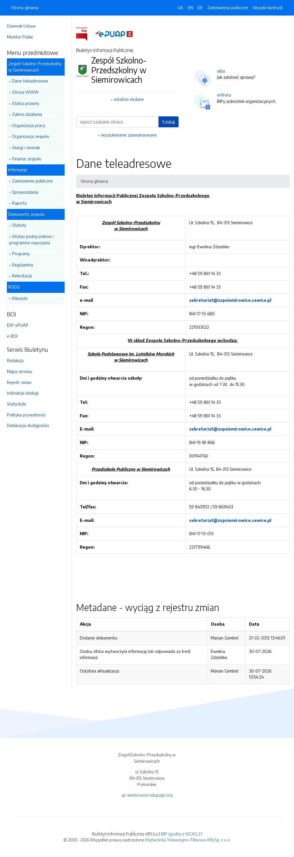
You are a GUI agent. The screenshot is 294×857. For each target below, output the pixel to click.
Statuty (19, 225)
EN (190, 7)
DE (200, 7)
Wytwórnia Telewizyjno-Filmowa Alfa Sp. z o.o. (188, 839)
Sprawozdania (25, 192)
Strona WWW (25, 92)
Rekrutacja (22, 275)
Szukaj (168, 122)
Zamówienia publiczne (227, 7)
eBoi (221, 71)
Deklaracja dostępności (28, 425)
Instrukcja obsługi (22, 392)
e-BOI (12, 336)
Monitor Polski (20, 36)
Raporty (19, 202)
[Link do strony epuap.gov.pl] (114, 33)
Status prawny (25, 103)
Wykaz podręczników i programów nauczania (31, 239)
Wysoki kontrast (268, 7)
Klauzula (20, 298)
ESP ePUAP (17, 325)
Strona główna (24, 7)
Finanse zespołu (26, 158)
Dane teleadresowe (30, 80)
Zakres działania (27, 114)
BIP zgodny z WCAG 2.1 (181, 833)
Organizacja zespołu (30, 136)
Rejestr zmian (19, 382)
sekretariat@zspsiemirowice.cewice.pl (230, 300)
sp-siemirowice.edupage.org (147, 795)
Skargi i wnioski (26, 147)
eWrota (224, 94)
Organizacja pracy (28, 125)
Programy (21, 253)
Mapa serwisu (19, 371)
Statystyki (16, 403)
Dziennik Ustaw (21, 25)
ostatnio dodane (129, 99)
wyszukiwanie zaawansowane (129, 134)
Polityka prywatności (26, 414)
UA (180, 7)
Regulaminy (22, 264)
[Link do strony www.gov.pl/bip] (85, 33)
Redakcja (15, 360)
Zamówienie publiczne (32, 180)
